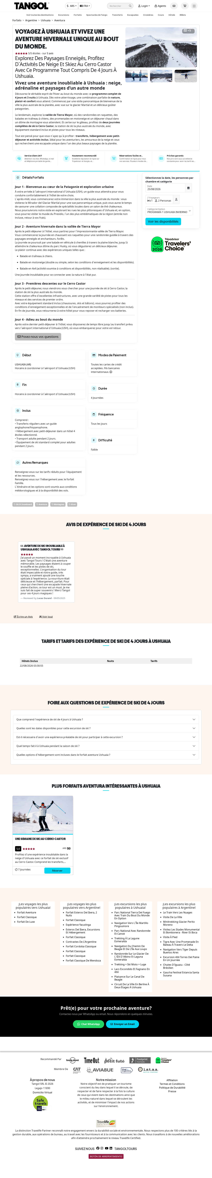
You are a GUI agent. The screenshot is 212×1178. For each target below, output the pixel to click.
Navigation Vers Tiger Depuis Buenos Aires (180, 951)
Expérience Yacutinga (78, 924)
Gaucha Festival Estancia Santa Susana (181, 974)
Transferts (117, 15)
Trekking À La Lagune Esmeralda (126, 940)
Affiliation (172, 1080)
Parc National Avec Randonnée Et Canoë (132, 932)
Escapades (132, 15)
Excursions (63, 15)
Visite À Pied (170, 937)
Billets (183, 15)
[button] (120, 6)
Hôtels (172, 15)
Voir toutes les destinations (40, 15)
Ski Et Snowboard (24, 504)
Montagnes (58, 504)
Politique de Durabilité (172, 1087)
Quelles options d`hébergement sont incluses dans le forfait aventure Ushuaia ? (63, 754)
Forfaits (78, 15)
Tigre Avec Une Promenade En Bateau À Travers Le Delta (181, 943)
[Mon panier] (185, 5)
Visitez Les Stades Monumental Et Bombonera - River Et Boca (181, 931)
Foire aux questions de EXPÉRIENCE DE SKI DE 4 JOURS (106, 702)
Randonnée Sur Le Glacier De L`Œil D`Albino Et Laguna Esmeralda (131, 956)
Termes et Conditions (172, 1084)
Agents (161, 6)
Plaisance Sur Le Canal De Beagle (129, 978)
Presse (172, 1091)
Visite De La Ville (172, 917)
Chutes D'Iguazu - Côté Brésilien (176, 966)
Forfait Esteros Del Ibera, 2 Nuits (81, 914)
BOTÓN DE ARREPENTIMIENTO (106, 1156)
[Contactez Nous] (174, 5)
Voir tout (47, 616)
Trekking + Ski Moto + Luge (130, 964)
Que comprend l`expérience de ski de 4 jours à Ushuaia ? (49, 719)
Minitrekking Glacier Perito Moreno (179, 923)
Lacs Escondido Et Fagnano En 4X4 (132, 970)
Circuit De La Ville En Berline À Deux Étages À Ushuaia (131, 986)
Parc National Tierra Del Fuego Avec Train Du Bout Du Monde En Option (132, 915)
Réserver (57, 870)
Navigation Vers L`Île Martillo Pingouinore (131, 924)
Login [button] (144, 6)
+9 (189, 30)
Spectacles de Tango (96, 15)
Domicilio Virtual (42, 1092)
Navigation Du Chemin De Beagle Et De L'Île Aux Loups (130, 947)
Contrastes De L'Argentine (81, 941)
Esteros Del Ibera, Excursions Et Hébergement (83, 931)
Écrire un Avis (24, 616)
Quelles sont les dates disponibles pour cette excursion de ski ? (53, 728)
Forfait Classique (27, 917)
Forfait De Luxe (26, 921)
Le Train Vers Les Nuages (177, 912)
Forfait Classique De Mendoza (83, 960)
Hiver (73, 504)
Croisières (148, 15)
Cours (161, 15)
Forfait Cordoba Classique (81, 946)
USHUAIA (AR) (23, 364)
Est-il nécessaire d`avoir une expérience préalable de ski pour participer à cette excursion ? (69, 737)
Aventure (42, 504)
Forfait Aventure (26, 912)
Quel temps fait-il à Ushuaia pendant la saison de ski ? (47, 746)
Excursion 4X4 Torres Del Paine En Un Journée (181, 958)
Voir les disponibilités (163, 221)
